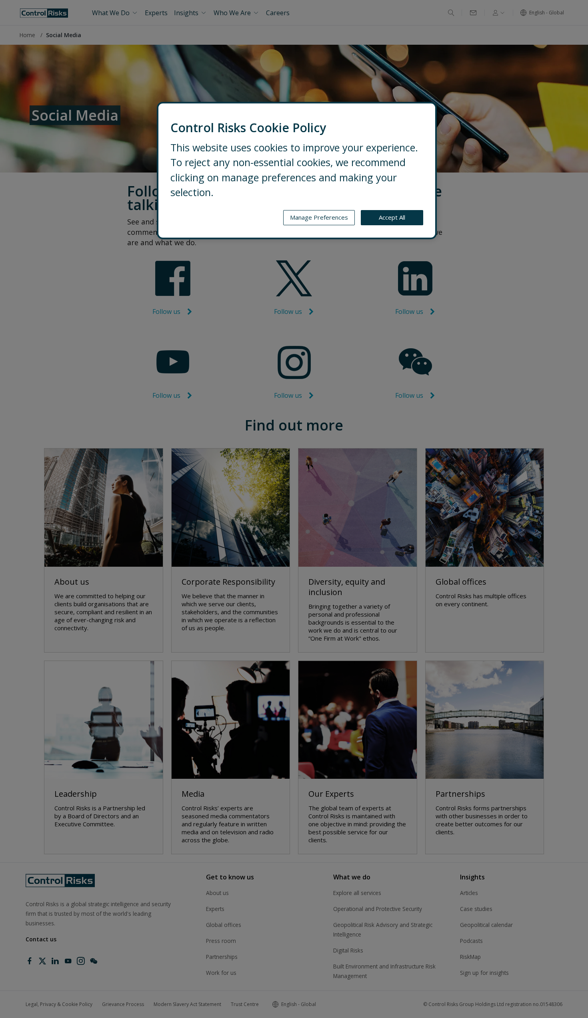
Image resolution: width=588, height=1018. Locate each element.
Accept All (392, 217)
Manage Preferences (319, 217)
